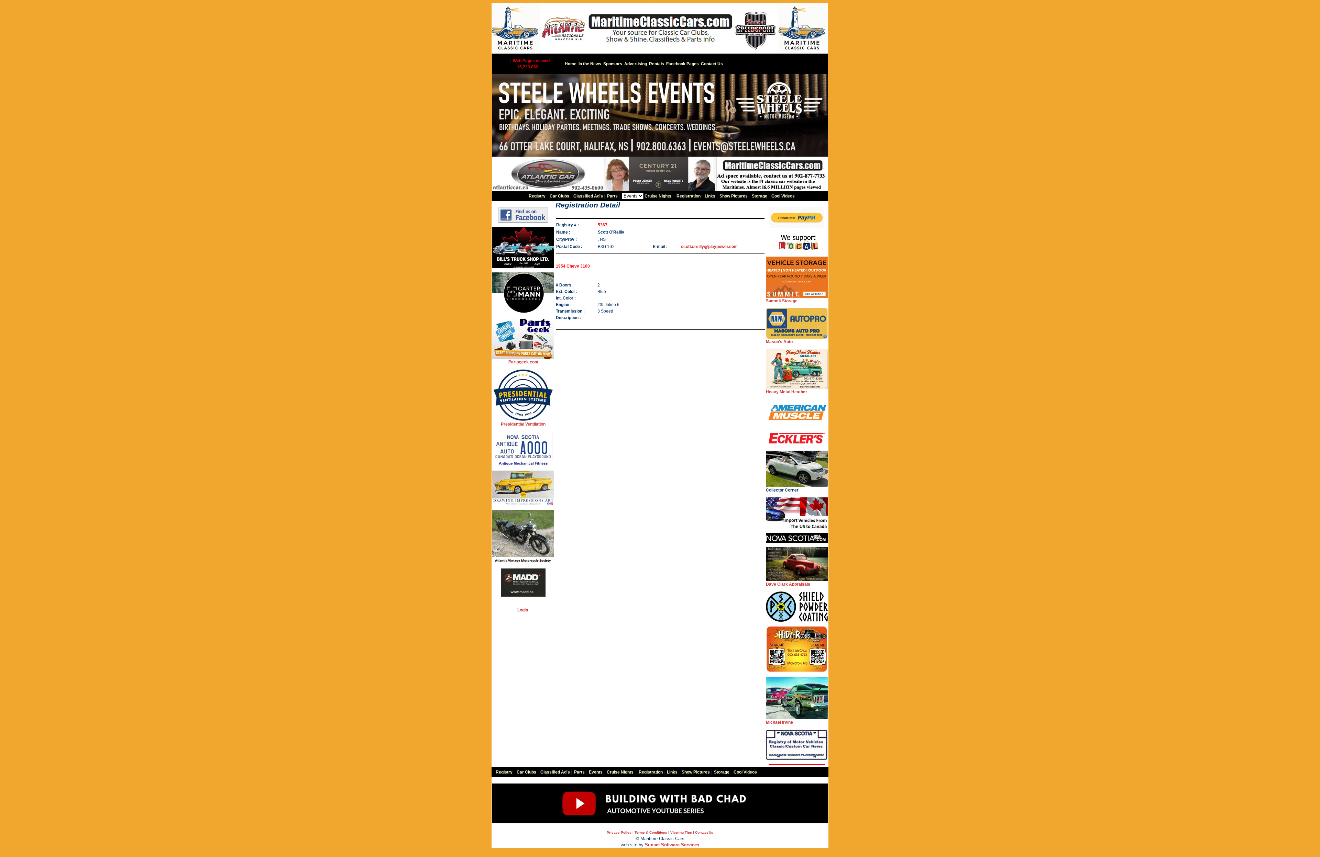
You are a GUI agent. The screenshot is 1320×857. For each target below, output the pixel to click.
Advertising (635, 63)
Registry (537, 196)
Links (710, 196)
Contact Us (712, 63)
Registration (688, 196)
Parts (612, 196)
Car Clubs (559, 196)
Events (596, 772)
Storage (759, 196)
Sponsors (612, 63)
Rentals (656, 63)
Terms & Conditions (651, 832)
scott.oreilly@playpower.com (709, 246)
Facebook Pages (682, 63)
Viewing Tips (681, 832)
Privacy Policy (619, 832)
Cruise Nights (658, 196)
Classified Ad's (588, 196)
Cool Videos (783, 196)
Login (522, 610)
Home (570, 63)
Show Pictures (733, 196)
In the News (590, 63)
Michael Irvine (779, 722)
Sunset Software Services (672, 844)
